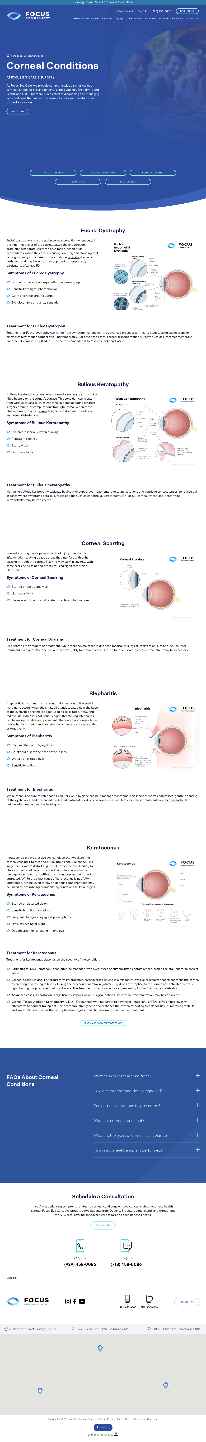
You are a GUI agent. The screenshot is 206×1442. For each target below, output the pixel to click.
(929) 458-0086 (161, 11)
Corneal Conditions (33, 56)
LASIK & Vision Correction (85, 18)
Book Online (187, 11)
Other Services (134, 18)
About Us (164, 18)
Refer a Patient (124, 11)
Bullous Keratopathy (103, 173)
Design (91, 1434)
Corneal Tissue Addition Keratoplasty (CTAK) (43, 1002)
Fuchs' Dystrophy (53, 173)
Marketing (105, 1434)
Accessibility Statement (146, 1419)
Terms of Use (123, 1419)
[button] (40, 1392)
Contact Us (193, 18)
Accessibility (104, 1428)
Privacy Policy (106, 1419)
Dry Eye (119, 18)
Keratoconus (128, 182)
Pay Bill (142, 11)
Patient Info (178, 18)
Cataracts (107, 18)
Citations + (12, 1277)
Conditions (150, 18)
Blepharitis (78, 182)
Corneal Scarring (152, 173)
